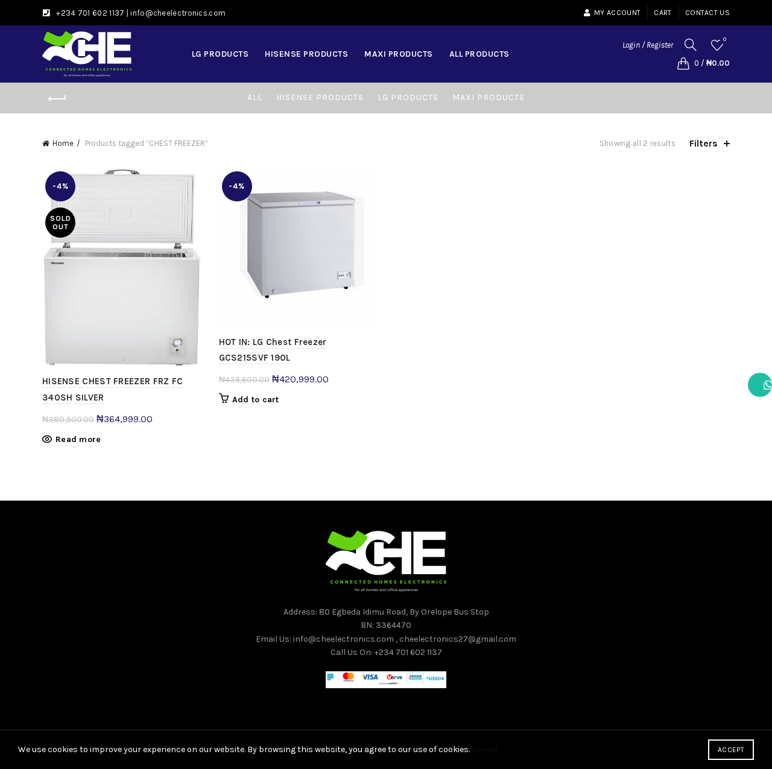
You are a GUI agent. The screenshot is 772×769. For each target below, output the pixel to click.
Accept (731, 749)
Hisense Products (306, 54)
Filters (703, 143)
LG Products (220, 54)
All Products (479, 54)
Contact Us (707, 12)
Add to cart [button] (255, 399)
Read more (78, 439)
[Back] (57, 99)
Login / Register (647, 44)
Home (63, 143)
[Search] (690, 45)
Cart (662, 12)
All (254, 97)
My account (617, 12)
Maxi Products (398, 54)
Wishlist (724, 39)
